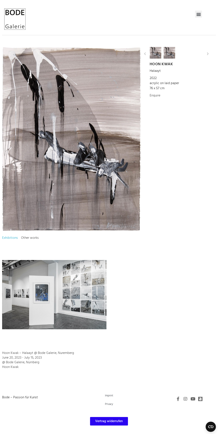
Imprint (109, 395)
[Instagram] (185, 398)
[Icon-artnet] (200, 398)
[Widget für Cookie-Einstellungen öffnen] (211, 427)
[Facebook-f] (178, 398)
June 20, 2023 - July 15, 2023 (22, 357)
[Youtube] (192, 398)
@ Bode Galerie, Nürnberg (20, 362)
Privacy (109, 404)
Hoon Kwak (161, 64)
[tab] (10, 237)
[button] (198, 14)
